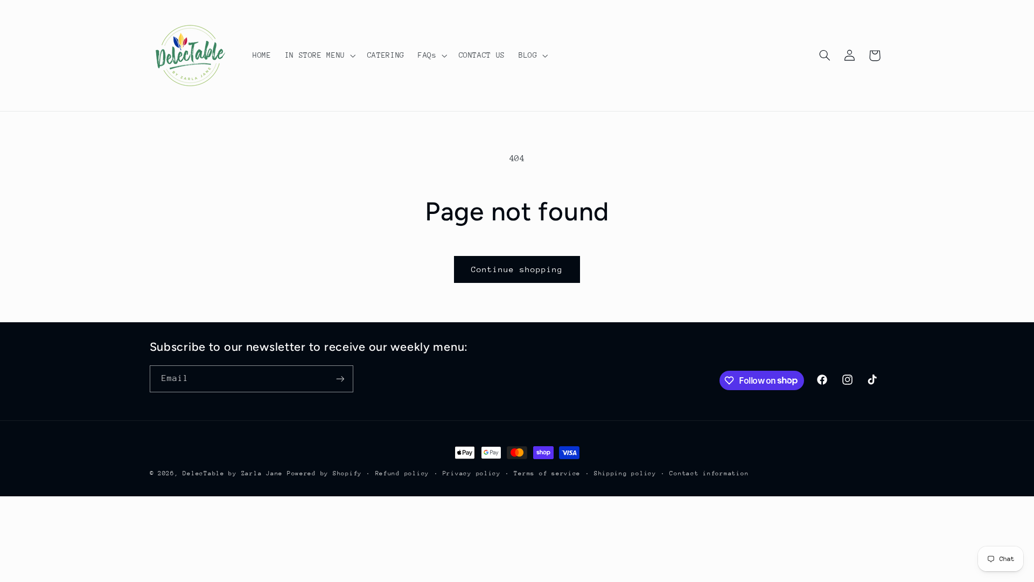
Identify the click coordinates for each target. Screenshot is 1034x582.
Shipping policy (625, 473)
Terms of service (547, 473)
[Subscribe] (339, 378)
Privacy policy (472, 473)
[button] (319, 55)
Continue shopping (517, 269)
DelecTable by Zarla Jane (233, 473)
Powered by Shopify (324, 473)
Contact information (709, 473)
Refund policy (402, 473)
